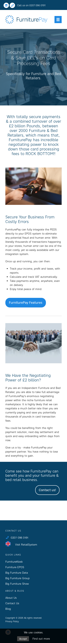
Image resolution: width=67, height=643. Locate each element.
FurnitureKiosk (14, 561)
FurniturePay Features (25, 303)
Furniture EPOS (14, 567)
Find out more (41, 638)
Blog (8, 608)
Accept (23, 638)
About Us (11, 597)
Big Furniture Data (16, 572)
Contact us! (47, 490)
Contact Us (12, 603)
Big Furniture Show (17, 583)
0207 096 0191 (37, 5)
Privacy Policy (12, 621)
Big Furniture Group (17, 578)
